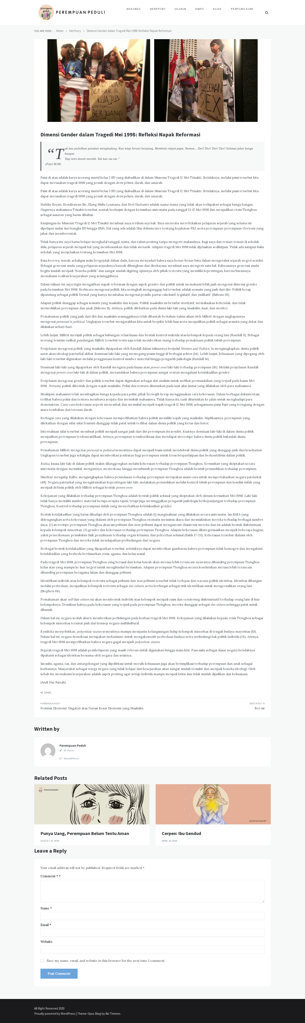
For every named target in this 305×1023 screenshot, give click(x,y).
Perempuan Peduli (73, 745)
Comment (49, 876)
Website (46, 942)
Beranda (134, 8)
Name (46, 908)
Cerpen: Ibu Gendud (181, 833)
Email (45, 925)
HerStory (158, 8)
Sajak (217, 8)
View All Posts (71, 758)
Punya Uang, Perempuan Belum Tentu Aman (84, 833)
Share (47, 692)
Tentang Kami (242, 8)
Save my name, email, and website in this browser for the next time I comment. (106, 961)
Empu (199, 8)
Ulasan (180, 8)
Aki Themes (112, 1014)
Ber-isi (260, 708)
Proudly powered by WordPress (55, 1014)
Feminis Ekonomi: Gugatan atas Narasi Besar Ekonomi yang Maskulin (91, 708)
